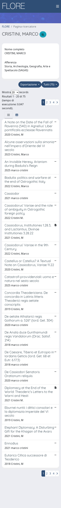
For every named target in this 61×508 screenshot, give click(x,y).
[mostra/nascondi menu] (57, 6)
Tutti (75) (49, 84)
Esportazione (28, 84)
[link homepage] (15, 6)
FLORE (6, 26)
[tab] (9, 114)
